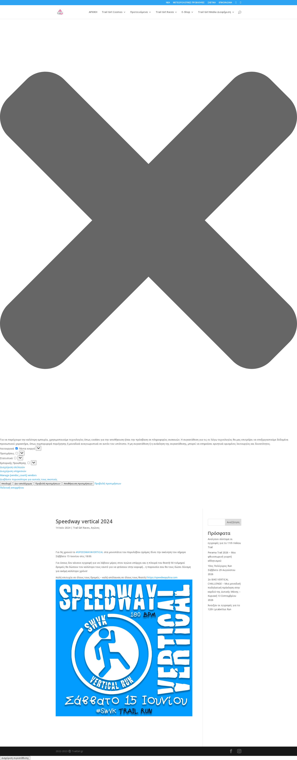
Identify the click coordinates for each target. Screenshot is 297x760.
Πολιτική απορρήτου (12, 487)
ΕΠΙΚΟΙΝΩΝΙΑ (225, 3)
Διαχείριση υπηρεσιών (13, 471)
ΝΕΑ (168, 3)
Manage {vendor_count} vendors (18, 475)
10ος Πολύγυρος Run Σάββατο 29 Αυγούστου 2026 (221, 570)
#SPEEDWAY (83, 552)
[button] (148, 221)
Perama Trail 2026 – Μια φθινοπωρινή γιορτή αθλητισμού (222, 556)
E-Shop (186, 12)
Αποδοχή (6, 483)
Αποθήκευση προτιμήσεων (78, 483)
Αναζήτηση (233, 522)
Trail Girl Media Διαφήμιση (214, 12)
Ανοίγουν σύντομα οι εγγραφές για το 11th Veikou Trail (224, 543)
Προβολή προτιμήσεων (47, 483)
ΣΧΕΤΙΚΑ (212, 3)
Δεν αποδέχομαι (23, 483)
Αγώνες (95, 527)
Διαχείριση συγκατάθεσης (15, 757)
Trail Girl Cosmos (112, 12)
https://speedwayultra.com (162, 577)
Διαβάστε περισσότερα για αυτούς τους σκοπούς (28, 479)
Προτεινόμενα (139, 12)
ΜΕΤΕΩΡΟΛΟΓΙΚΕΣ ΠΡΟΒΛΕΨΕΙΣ (189, 3)
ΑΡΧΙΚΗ (93, 12)
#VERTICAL (96, 552)
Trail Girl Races (165, 12)
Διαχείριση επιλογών (12, 467)
